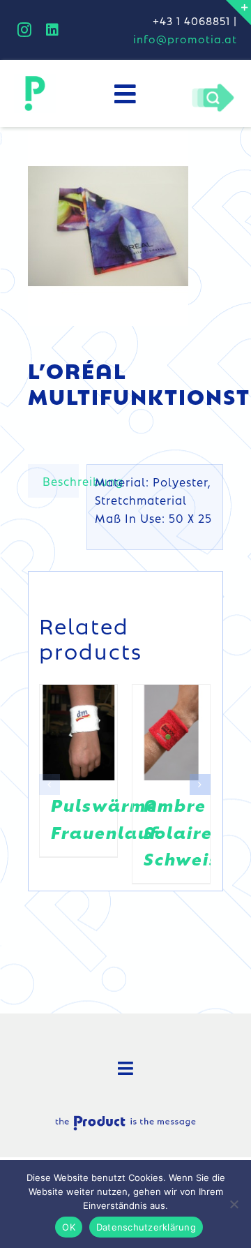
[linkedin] (52, 30)
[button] (49, 784)
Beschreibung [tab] (61, 481)
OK (68, 1227)
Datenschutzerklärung (146, 1227)
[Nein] (234, 1204)
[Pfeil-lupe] (212, 87)
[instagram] (24, 30)
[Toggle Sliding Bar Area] (238, 12)
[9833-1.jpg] (125, 226)
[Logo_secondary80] (35, 80)
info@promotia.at (185, 38)
